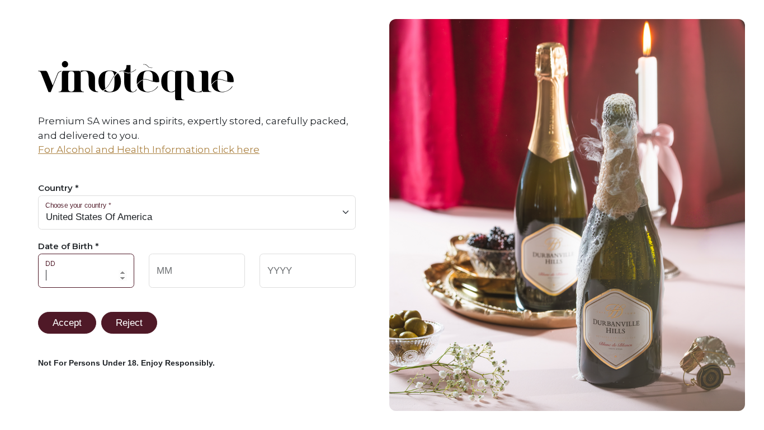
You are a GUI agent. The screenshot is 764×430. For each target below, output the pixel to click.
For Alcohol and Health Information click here (149, 149)
